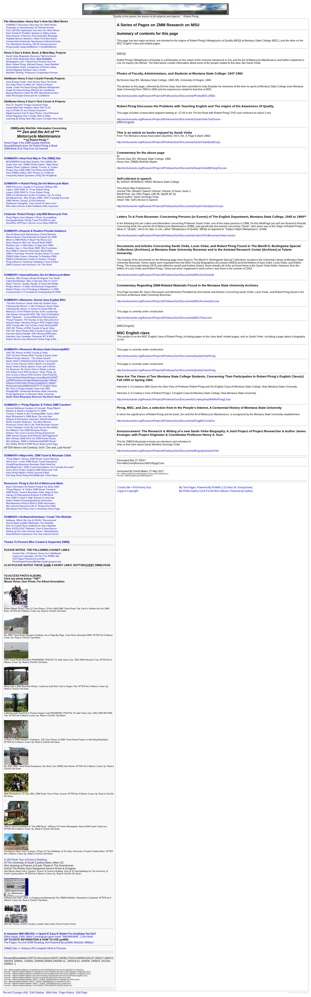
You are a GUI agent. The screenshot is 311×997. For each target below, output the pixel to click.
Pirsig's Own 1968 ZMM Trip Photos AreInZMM (30, 170)
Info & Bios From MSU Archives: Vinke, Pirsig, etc (31, 372)
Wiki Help (51, 992)
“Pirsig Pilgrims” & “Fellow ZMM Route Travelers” (31, 489)
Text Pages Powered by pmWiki (28, 559)
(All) (25, 992)
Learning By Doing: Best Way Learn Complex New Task (34, 118)
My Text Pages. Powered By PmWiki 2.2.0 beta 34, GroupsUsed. (216, 487)
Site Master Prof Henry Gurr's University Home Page (33, 509)
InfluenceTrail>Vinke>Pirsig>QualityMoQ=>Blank (30, 383)
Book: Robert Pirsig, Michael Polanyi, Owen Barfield (32, 64)
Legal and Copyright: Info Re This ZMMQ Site (35, 556)
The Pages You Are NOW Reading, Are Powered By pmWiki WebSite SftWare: (49, 942)
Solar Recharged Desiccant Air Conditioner (28, 95)
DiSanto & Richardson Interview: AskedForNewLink (32, 419)
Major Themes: (32, 284)
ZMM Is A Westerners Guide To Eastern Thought (31, 259)
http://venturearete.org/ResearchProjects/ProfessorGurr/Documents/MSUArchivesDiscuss (168, 301)
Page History (66, 992)
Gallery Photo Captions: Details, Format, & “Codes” (32, 167)
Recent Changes (13, 992)
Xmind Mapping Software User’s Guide (26, 70)
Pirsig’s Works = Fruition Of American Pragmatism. (32, 286)
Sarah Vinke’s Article (31, 366)
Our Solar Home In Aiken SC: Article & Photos (29, 84)
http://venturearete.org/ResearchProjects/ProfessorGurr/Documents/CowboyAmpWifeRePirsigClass (174, 399)
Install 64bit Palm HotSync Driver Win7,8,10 (28, 107)
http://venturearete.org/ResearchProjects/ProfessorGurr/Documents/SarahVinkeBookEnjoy (168, 142)
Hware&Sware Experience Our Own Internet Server (32, 534)
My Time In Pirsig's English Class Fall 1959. (28, 388)
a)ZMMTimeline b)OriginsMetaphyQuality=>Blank (31, 380)
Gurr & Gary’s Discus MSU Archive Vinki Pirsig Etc (31, 375)
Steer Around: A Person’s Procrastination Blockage (32, 36)
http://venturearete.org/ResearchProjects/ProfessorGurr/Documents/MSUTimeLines (164, 317)
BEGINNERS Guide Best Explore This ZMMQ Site (31, 162)
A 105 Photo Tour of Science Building (25, 859)
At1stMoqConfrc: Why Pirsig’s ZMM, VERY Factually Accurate (37, 198)
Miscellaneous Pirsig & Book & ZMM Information (30, 503)
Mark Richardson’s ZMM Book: (29, 416)
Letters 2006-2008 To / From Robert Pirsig (27, 192)
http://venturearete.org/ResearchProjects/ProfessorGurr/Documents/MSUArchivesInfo (165, 274)
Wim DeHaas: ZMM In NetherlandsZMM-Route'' (31, 441)
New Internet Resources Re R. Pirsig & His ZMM (31, 506)
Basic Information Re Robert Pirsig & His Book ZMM (32, 487)
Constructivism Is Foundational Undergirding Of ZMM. (33, 292)
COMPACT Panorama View (31, 25)
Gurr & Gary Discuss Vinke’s (30, 364)
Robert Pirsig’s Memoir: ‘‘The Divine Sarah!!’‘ (29, 358)
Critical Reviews (31, 234)
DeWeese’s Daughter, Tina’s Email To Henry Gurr (31, 203)
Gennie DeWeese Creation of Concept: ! (33, 408)
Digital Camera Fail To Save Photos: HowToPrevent (32, 113)
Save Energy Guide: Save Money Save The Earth (31, 82)
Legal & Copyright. (128, 491)
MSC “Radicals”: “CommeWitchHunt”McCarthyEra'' (32, 317)
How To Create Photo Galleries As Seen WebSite (31, 526)
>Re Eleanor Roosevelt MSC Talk (32, 314)
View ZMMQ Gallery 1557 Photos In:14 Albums (30, 173)
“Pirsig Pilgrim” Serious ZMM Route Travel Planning (32, 459)
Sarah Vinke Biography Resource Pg (31, 56)
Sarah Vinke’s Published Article (32, 361)
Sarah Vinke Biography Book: (29, 59)
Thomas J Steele (32, 413)
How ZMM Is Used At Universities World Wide (29, 251)
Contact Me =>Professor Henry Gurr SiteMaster (36, 553)
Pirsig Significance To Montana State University (30, 394)
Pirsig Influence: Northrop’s (32, 262)
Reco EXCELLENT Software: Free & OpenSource (31, 528)
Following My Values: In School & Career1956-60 (31, 309)
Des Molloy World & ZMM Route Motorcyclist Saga (32, 444)
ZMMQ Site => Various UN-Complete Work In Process (35, 948)
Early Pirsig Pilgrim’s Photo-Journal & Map (27, 472)
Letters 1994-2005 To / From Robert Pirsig (27, 189)
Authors (30, 433)
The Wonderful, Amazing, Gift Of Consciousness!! (31, 44)
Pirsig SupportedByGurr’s (31, 47)
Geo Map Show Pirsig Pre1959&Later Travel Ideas (32, 475)
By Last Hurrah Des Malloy (32, 427)
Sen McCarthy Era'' (32, 320)
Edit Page (81, 992)
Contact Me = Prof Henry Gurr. (134, 487)
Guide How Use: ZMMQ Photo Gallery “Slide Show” (32, 164)
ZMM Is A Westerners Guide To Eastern (33, 195)
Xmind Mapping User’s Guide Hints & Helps (28, 116)
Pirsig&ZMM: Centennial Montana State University (31, 391)
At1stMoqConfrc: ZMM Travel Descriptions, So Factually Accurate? (40, 467)
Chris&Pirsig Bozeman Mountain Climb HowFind (30, 464)
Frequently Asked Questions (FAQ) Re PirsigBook (31, 175)
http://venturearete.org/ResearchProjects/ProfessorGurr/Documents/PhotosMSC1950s (166, 95)
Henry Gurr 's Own (31, 461)
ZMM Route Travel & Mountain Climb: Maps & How (32, 492)
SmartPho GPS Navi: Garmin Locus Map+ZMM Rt (31, 223)
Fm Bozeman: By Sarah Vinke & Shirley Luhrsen (31, 369)
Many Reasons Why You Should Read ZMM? (29, 242)
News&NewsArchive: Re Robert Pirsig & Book (30, 145)
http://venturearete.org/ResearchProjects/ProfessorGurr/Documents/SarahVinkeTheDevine (168, 119)
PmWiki (304, 992)
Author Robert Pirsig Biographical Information (29, 500)
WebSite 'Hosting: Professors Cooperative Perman (32, 72)
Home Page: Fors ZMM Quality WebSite (27, 142)
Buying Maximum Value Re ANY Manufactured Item (32, 93)
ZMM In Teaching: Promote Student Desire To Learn (32, 253)
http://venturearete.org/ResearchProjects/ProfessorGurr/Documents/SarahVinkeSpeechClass (170, 206)
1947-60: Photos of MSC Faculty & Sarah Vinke (30, 328)
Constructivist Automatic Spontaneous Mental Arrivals (33, 41)
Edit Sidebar (37, 992)
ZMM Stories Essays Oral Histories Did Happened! (32, 436)
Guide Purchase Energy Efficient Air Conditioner (30, 90)
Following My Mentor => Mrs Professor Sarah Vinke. (32, 306)
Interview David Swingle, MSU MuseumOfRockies (31, 333)
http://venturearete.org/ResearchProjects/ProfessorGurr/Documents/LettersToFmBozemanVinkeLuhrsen (176, 235)
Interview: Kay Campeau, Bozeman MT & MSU (30, 336)
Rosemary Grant (32, 424)
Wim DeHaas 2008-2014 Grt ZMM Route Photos (31, 438)
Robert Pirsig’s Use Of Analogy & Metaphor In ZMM (32, 289)
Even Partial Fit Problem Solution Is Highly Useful (31, 33)
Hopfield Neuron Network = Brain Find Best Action (31, 38)
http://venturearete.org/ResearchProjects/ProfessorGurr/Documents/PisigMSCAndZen (166, 420)
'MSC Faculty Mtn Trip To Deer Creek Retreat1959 (32, 325)
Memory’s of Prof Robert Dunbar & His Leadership (32, 311)
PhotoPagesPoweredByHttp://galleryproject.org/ (36, 561)
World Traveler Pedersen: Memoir (28, 422)
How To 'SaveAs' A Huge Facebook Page (27, 105)
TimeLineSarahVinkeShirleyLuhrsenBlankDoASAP (31, 377)
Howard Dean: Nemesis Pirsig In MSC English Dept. (32, 322)
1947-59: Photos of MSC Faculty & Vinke (27, 353)
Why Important (32, 206)
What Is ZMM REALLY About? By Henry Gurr (29, 240)
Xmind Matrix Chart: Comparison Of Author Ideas (31, 67)
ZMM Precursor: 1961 (32, 187)
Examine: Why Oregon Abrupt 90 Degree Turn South (33, 278)
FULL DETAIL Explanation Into (32, 30)
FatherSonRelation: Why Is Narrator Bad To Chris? (32, 281)
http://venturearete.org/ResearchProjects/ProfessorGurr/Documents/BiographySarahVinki (168, 450)
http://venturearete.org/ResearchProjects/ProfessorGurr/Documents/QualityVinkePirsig (166, 356)
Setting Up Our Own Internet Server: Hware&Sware (32, 531)
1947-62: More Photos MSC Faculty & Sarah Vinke (32, 331)
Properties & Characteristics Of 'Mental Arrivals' (30, 27)
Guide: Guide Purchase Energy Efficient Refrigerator (33, 87)
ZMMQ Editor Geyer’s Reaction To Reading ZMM (31, 256)
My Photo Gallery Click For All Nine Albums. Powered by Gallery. (216, 491)
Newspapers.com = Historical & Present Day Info (31, 61)
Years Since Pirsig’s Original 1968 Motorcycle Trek (32, 470)
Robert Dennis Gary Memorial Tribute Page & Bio (31, 339)
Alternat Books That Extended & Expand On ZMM (31, 237)
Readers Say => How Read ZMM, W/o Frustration (31, 248)
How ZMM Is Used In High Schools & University (30, 498)
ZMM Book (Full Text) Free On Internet (26, 148)
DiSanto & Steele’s (26, 411)
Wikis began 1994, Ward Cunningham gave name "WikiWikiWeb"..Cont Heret (48, 936)
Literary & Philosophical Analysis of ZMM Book (29, 495)
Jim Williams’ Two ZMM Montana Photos (26, 430)
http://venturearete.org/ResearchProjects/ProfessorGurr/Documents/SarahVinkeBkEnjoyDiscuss (172, 168)
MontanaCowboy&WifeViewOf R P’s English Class (31, 386)
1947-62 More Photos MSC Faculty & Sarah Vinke (31, 355)
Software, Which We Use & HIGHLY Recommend (31, 520)
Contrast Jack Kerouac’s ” (29, 264)
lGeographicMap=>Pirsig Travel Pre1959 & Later (31, 220)
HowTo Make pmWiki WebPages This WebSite (29, 523)
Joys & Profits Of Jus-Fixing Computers (26, 110)
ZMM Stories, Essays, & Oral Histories (25, 200)
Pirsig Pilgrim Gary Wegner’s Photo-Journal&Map (31, 217)
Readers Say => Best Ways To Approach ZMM (29, 245)
